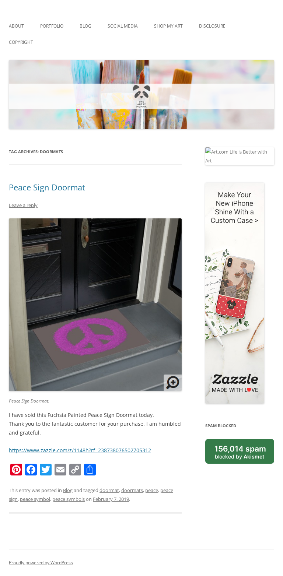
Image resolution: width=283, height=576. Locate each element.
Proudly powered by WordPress (41, 562)
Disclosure (212, 26)
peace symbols (68, 499)
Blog (85, 26)
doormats (132, 490)
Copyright (21, 42)
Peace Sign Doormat (47, 187)
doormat (109, 490)
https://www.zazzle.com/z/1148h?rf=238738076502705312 (80, 450)
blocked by (240, 452)
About (16, 26)
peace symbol (35, 499)
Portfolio (51, 26)
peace (151, 490)
